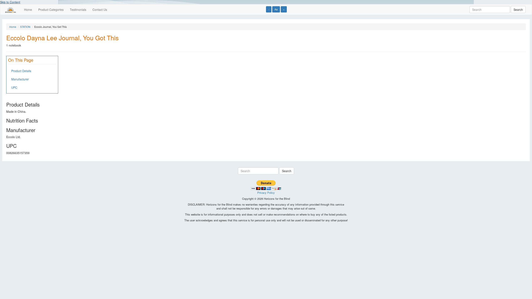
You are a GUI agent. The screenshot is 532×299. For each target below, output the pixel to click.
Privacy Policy (266, 193)
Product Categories (51, 9)
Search (518, 9)
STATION (25, 26)
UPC (14, 87)
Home (28, 9)
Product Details (21, 71)
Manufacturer (20, 79)
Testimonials (78, 9)
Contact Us (99, 9)
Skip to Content (10, 2)
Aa (276, 9)
